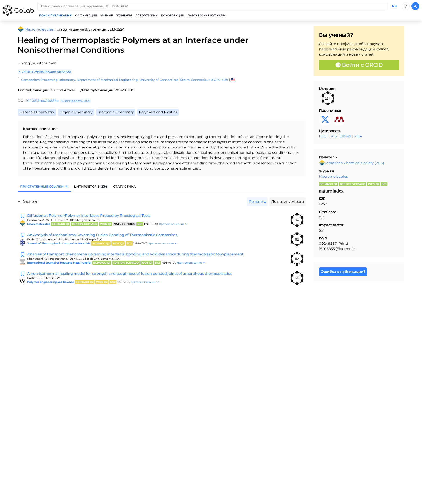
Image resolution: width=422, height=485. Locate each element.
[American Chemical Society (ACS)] (21, 29)
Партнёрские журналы (207, 15)
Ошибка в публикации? (343, 272)
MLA (358, 136)
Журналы (124, 15)
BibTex (345, 136)
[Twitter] (325, 119)
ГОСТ (323, 136)
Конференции (172, 15)
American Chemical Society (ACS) (355, 163)
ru (394, 6)
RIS (334, 136)
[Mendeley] (339, 119)
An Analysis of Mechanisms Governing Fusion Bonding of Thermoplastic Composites (102, 235)
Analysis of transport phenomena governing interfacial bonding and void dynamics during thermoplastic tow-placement (135, 254)
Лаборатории (146, 15)
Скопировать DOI (75, 101)
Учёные (107, 15)
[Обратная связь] (406, 6)
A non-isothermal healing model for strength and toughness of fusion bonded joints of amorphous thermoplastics (129, 273)
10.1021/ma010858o (42, 101)
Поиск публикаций (55, 15)
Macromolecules (333, 176)
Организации (86, 15)
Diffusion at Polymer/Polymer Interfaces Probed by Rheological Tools (88, 216)
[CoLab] (18, 10)
